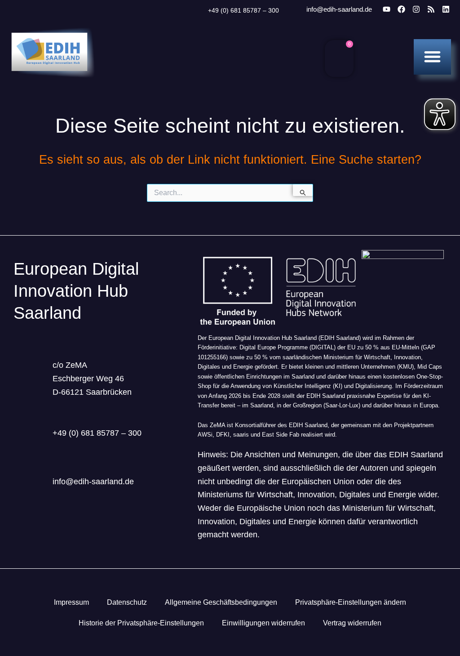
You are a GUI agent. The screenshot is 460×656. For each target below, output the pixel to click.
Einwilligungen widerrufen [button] (263, 623)
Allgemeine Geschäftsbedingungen (221, 602)
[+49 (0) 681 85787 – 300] (196, 10)
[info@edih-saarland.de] (294, 10)
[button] (432, 56)
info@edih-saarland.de (339, 9)
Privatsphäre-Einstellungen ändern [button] (350, 602)
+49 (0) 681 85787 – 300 (243, 10)
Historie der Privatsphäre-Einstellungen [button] (141, 623)
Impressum (71, 602)
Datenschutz (127, 602)
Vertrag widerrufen (352, 623)
